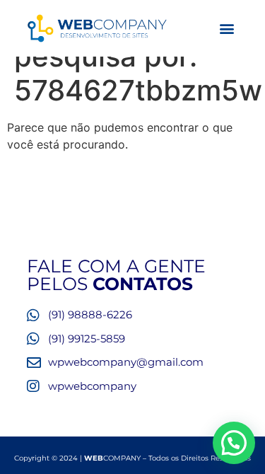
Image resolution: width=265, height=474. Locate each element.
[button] (226, 28)
